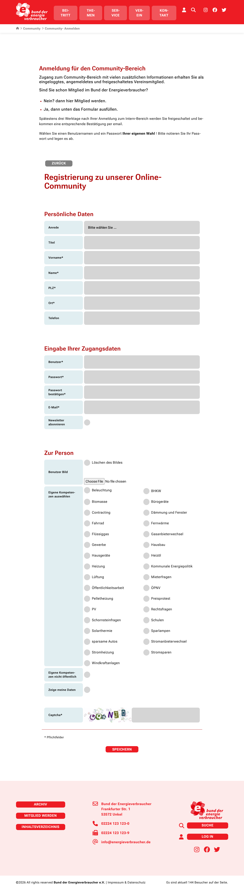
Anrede (53, 227)
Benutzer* (55, 362)
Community (32, 28)
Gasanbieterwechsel (167, 534)
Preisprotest (160, 599)
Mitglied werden (40, 816)
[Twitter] (224, 9)
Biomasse (99, 502)
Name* (53, 273)
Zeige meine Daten (62, 690)
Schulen (157, 620)
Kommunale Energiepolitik (172, 566)
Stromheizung (103, 652)
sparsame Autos (104, 642)
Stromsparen (161, 652)
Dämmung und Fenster (169, 513)
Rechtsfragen (161, 609)
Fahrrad (98, 523)
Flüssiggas (100, 534)
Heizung (98, 566)
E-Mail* (53, 407)
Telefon (53, 318)
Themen (91, 13)
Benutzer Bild (58, 472)
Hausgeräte (101, 555)
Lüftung (98, 577)
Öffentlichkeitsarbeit (108, 588)
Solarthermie (102, 631)
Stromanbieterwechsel (169, 642)
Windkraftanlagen (106, 663)
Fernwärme (160, 523)
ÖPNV (156, 588)
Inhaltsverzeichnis (40, 827)
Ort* (51, 303)
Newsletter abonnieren (56, 422)
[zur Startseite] (32, 11)
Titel (51, 242)
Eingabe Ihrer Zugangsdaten (82, 348)
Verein (139, 13)
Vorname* (55, 257)
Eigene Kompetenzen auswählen (61, 494)
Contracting (101, 513)
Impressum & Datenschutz (127, 882)
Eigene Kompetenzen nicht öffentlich (62, 674)
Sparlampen (160, 631)
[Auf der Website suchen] (193, 9)
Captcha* (55, 715)
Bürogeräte (160, 502)
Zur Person (59, 453)
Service (116, 13)
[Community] (184, 9)
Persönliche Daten (68, 214)
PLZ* (52, 288)
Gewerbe (99, 545)
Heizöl (156, 555)
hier (69, 101)
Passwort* (56, 377)
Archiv (40, 804)
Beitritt (65, 13)
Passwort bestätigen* (57, 392)
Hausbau (158, 545)
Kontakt (164, 13)
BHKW (156, 491)
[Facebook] (214, 9)
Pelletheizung (102, 599)
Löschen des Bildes (107, 463)
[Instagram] (205, 9)
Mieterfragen (161, 577)
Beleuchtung (102, 490)
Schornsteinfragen (106, 620)
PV (94, 609)
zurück (59, 163)
